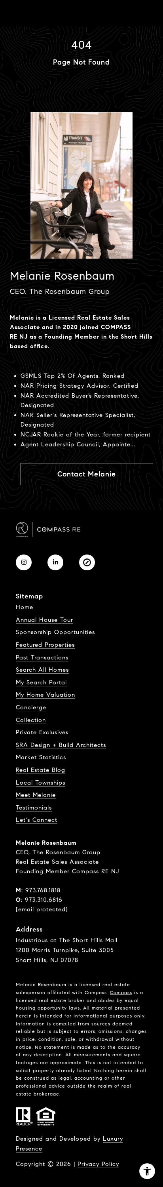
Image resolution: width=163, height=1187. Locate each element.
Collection (31, 720)
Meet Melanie (36, 794)
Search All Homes (42, 669)
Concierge (31, 707)
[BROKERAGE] (87, 562)
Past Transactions (42, 657)
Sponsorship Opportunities (55, 632)
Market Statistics (41, 757)
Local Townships (40, 782)
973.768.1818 (43, 890)
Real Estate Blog (40, 770)
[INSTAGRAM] (24, 562)
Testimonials (34, 807)
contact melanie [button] (86, 474)
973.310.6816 (44, 899)
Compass (121, 992)
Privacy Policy (98, 1164)
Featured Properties (45, 644)
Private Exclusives (42, 732)
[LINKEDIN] (55, 562)
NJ (23, 336)
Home (24, 607)
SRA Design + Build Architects (61, 745)
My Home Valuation (45, 694)
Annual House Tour (44, 619)
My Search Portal (41, 682)
